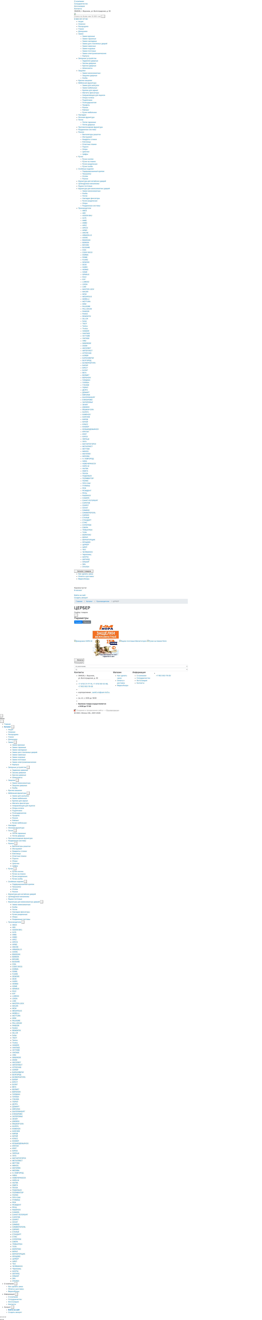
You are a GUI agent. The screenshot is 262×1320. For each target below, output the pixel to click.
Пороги (85, 147)
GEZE (84, 265)
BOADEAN (86, 240)
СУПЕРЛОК (86, 525)
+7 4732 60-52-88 (100, 684)
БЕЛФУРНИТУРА (88, 363)
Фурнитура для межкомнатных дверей (94, 188)
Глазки (81, 29)
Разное (85, 107)
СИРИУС (85, 515)
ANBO (84, 223)
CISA (84, 250)
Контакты (78, 9)
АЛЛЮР (85, 355)
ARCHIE (85, 233)
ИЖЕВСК (85, 407)
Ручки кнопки (87, 159)
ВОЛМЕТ (85, 375)
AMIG (84, 220)
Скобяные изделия (86, 169)
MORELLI (85, 299)
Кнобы (85, 78)
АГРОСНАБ (86, 353)
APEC (84, 225)
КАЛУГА (85, 412)
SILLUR (85, 319)
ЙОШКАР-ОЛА (88, 410)
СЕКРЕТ (85, 505)
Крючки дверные (89, 66)
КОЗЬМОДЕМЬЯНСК (90, 429)
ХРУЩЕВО (86, 542)
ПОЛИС (85, 481)
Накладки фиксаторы (91, 198)
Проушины (86, 174)
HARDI (84, 267)
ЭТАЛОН (85, 567)
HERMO (85, 270)
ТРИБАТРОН (87, 530)
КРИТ (84, 434)
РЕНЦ (84, 493)
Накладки (82, 115)
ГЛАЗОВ (85, 385)
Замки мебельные (89, 88)
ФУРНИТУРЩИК (88, 540)
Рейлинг (85, 110)
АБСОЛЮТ (86, 348)
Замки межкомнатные (91, 73)
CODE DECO (87, 252)
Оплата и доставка (16, 1289)
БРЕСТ (85, 368)
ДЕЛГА (85, 390)
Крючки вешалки (85, 80)
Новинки (81, 24)
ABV (84, 213)
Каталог (89, 601)
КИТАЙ (85, 422)
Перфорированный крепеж (93, 171)
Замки (81, 34)
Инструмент (87, 137)
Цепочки (85, 152)
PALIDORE (86, 306)
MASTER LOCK (88, 289)
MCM (84, 294)
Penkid (85, 314)
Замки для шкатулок (90, 85)
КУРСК (85, 437)
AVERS (85, 238)
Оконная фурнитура (86, 117)
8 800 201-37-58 (81, 19)
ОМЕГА (85, 471)
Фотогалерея (79, 6)
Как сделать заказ (15, 1286)
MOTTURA (86, 301)
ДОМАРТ (85, 392)
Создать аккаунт (81, 598)
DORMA (85, 255)
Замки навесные (89, 46)
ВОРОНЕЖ (86, 378)
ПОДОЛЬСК (87, 476)
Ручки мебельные (89, 112)
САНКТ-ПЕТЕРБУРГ (90, 500)
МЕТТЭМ (85, 449)
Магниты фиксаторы (90, 93)
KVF (83, 279)
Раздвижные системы (87, 130)
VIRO (84, 341)
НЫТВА (85, 468)
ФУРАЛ (85, 537)
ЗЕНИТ (85, 405)
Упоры (85, 149)
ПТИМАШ (86, 486)
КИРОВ (85, 419)
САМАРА (85, 498)
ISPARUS (85, 274)
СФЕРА (85, 527)
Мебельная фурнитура (87, 83)
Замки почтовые (89, 51)
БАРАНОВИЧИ (88, 358)
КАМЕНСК (86, 414)
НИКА (84, 461)
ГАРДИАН (86, 380)
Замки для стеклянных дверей (94, 44)
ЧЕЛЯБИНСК (87, 552)
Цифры (85, 154)
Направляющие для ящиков (93, 95)
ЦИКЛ (84, 547)
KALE (84, 277)
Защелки (82, 71)
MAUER (85, 292)
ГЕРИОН (85, 382)
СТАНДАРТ (86, 520)
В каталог (78, 590)
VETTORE (86, 336)
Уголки (85, 176)
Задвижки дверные (90, 61)
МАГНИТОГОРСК (89, 444)
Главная (79, 601)
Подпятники (87, 100)
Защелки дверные (89, 75)
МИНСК (85, 451)
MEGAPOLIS (87, 297)
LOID (84, 287)
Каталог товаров (84, 571)
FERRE (84, 257)
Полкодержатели (89, 103)
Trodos (85, 328)
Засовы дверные (89, 63)
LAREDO (85, 282)
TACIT (84, 324)
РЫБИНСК (86, 495)
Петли (81, 120)
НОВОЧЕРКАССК (89, 464)
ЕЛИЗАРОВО (87, 400)
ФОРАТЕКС (86, 535)
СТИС (84, 522)
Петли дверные (88, 125)
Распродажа (83, 26)
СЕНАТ (85, 508)
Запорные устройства (87, 58)
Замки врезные (88, 36)
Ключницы (86, 142)
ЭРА (84, 564)
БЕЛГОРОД (86, 360)
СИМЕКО (85, 510)
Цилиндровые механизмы (88, 184)
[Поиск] (103, 16)
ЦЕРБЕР (85, 545)
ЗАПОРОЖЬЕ (87, 402)
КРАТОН (85, 432)
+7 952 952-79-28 (85, 686)
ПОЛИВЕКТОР (88, 478)
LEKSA (85, 284)
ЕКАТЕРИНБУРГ (88, 397)
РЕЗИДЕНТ (86, 491)
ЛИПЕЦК (85, 439)
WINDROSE (86, 343)
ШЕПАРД (86, 559)
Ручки (81, 157)
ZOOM (84, 346)
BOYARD (85, 245)
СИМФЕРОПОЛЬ (88, 513)
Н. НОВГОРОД (88, 459)
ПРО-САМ (86, 483)
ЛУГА (84, 441)
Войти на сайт (80, 595)
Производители (85, 208)
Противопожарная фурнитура (90, 127)
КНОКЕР (85, 427)
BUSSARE (86, 247)
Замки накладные (89, 41)
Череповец (86, 554)
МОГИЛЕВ (86, 454)
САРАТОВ (86, 503)
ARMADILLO (87, 235)
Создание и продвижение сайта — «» (98, 710)
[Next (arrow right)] (3, 1319)
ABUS (84, 211)
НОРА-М (85, 466)
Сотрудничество (81, 4)
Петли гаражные (89, 122)
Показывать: (79, 663)
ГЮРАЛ (85, 387)
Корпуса (85, 56)
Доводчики (82, 31)
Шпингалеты (87, 68)
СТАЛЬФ (85, 518)
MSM (84, 304)
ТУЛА (84, 532)
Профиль (86, 105)
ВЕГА (84, 373)
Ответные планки (89, 144)
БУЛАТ (85, 370)
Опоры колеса (88, 98)
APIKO (84, 230)
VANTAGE (86, 333)
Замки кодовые (88, 48)
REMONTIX (86, 316)
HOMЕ (84, 272)
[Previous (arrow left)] (1, 1319)
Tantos (85, 326)
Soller (84, 321)
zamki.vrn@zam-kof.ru (101, 692)
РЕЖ (84, 488)
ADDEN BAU (87, 215)
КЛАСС (85, 424)
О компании (79, 1)
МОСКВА (85, 456)
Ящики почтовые (85, 186)
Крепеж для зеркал (90, 90)
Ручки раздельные (89, 164)
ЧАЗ (84, 550)
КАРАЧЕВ (86, 417)
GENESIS (85, 262)
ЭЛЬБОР (85, 562)
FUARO (85, 260)
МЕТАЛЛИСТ (87, 446)
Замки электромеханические (94, 53)
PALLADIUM (87, 309)
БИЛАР (85, 365)
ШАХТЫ (85, 557)
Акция (80, 21)
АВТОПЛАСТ (87, 351)
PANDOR (85, 311)
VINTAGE (85, 338)
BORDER (85, 243)
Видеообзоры (122, 685)
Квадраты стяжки (89, 139)
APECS (85, 228)
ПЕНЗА (85, 473)
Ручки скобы (87, 166)
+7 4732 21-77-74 (85, 684)
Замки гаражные (89, 39)
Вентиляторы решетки (91, 134)
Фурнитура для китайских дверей (92, 181)
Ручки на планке (89, 161)
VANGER (85, 331)
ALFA (84, 218)
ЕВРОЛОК (86, 395)
